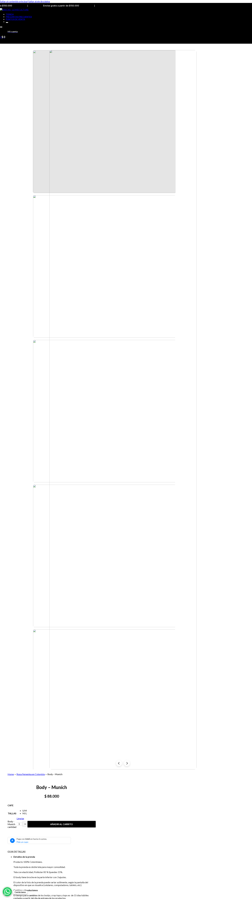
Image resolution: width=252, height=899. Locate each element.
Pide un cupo (22, 842)
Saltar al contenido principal (14, 1)
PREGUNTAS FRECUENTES (19, 16)
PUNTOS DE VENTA (15, 19)
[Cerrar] (7, 22)
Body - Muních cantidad (12, 824)
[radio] (24, 810)
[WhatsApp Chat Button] (7, 891)
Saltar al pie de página (39, 1)
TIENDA (10, 14)
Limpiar (20, 818)
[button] (54, 856)
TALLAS (12, 813)
